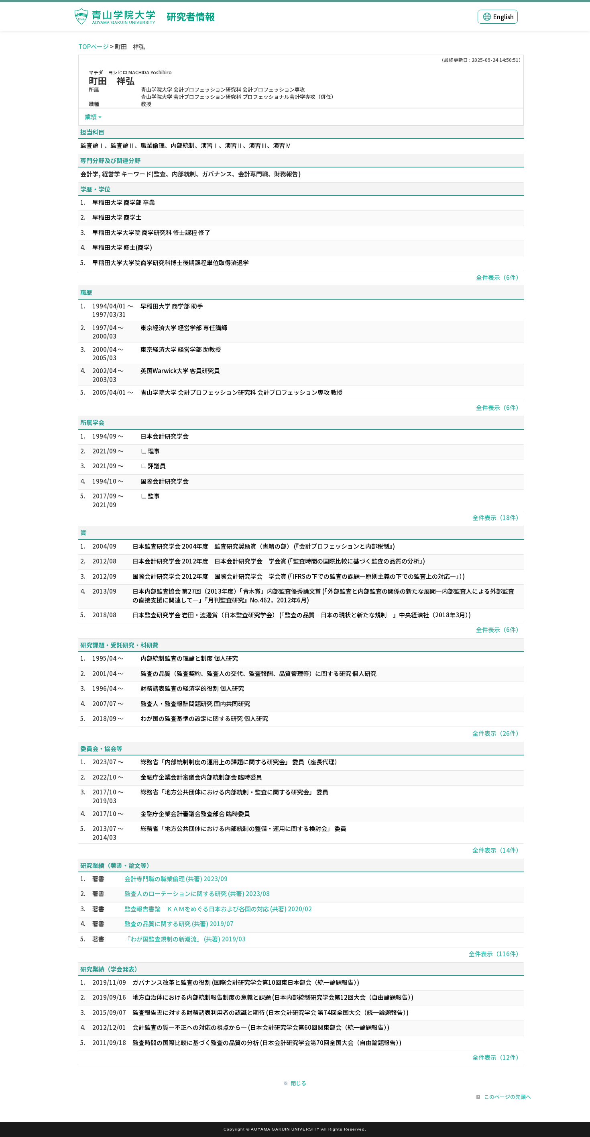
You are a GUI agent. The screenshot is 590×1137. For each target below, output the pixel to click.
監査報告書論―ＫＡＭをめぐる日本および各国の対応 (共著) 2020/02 (218, 908)
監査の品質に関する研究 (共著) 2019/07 (179, 923)
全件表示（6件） (499, 277)
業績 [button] (91, 116)
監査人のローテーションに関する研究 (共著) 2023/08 (197, 893)
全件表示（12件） (497, 1057)
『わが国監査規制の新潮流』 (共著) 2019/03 (185, 939)
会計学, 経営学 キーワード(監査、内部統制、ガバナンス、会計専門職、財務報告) (190, 173)
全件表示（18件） (497, 517)
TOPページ (93, 46)
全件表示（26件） (497, 733)
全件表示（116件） (495, 953)
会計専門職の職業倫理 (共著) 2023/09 (176, 878)
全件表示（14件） (497, 850)
